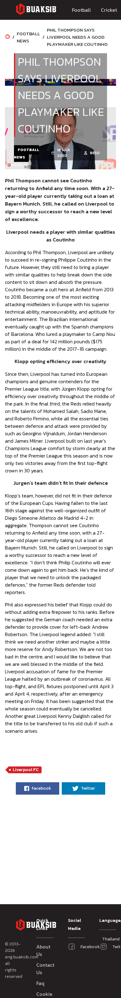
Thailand (104, 939)
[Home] (7, 37)
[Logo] (36, 10)
